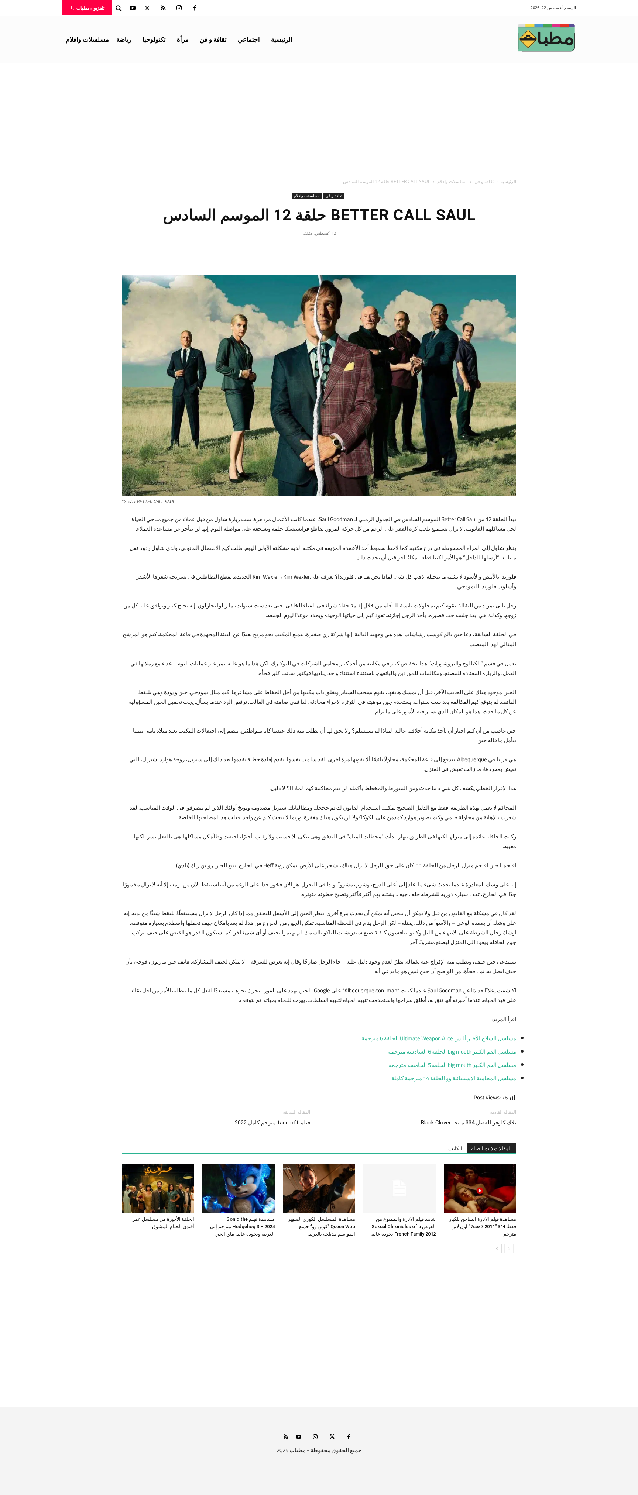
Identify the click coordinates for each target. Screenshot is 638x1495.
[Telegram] (285, 249)
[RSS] (163, 8)
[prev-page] (509, 1248)
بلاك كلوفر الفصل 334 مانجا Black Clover (468, 1122)
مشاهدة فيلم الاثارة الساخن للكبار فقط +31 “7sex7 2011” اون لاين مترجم (482, 1226)
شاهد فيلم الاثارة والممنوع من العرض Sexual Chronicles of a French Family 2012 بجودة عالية (403, 1226)
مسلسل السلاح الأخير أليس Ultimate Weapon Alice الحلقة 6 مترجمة (438, 1038)
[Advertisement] (319, 118)
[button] (118, 8)
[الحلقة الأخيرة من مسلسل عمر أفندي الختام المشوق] (158, 1188)
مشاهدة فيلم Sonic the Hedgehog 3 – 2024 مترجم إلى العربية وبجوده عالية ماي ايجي (242, 1226)
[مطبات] (546, 37)
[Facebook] (195, 8)
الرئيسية (508, 181)
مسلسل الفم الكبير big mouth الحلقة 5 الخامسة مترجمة (452, 1065)
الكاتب (455, 1148)
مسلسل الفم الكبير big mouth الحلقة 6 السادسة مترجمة (452, 1051)
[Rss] (285, 1437)
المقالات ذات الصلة (491, 1148)
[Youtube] (132, 8)
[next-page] (497, 1248)
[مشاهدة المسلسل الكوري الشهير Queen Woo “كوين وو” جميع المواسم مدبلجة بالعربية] (319, 1188)
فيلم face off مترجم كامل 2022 (272, 1122)
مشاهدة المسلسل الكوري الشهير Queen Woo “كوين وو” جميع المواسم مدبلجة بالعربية (321, 1226)
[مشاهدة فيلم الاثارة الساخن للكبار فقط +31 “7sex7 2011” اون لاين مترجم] (480, 1188)
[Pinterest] (319, 249)
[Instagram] (179, 8)
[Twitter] (147, 8)
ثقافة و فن (484, 181)
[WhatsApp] (302, 249)
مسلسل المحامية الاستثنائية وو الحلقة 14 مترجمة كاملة (453, 1078)
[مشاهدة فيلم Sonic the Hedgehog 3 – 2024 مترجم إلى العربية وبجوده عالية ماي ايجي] (238, 1188)
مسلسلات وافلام (452, 181)
